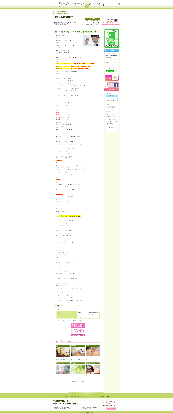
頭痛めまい (86, 4)
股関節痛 (83, 4)
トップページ (67, 396)
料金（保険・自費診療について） (97, 4)
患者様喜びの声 (60, 4)
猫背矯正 (64, 4)
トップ (55, 4)
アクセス (113, 4)
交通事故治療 (101, 396)
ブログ (103, 4)
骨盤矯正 (74, 4)
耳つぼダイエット (108, 4)
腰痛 (90, 4)
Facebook (96, 396)
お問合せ (118, 4)
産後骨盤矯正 (78, 4)
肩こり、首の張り (68, 4)
